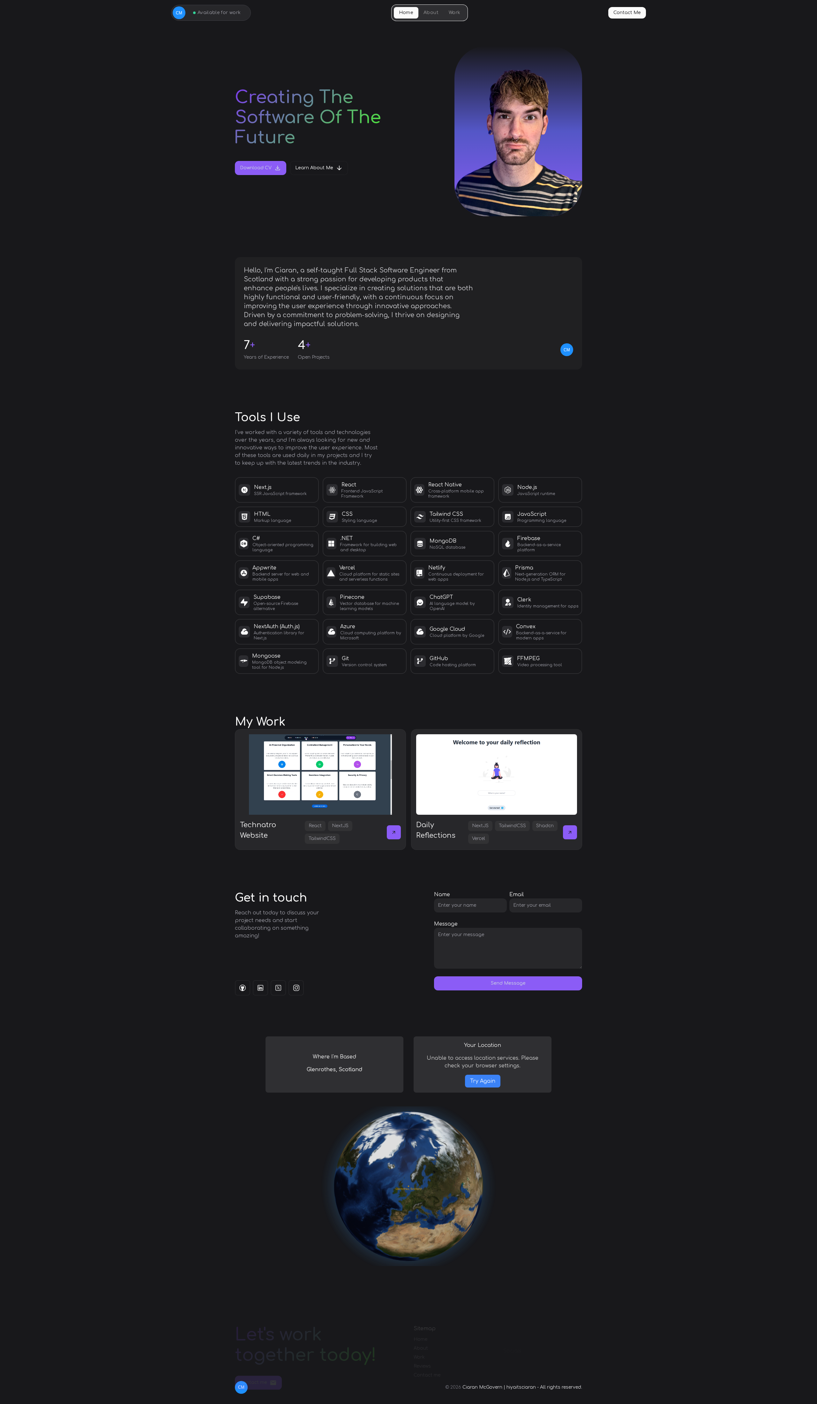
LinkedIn (512, 1372)
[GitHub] (242, 988)
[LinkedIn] (260, 988)
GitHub (511, 1362)
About (430, 12)
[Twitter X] (278, 988)
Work (454, 12)
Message (446, 924)
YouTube (512, 1391)
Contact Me (627, 12)
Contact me (253, 1382)
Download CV (256, 167)
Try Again (482, 1081)
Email (516, 894)
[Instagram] (296, 988)
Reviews (422, 1366)
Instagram (515, 1381)
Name (442, 894)
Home (406, 12)
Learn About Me (314, 167)
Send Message (508, 983)
